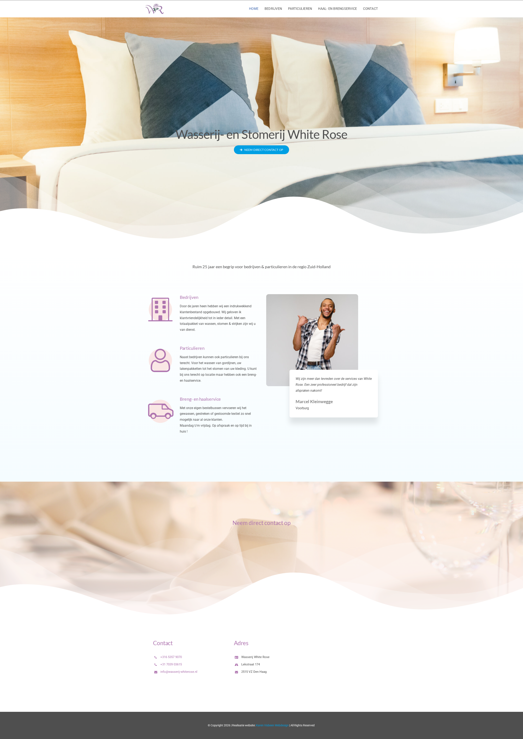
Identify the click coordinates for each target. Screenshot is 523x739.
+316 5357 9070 (171, 657)
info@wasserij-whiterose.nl (178, 672)
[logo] (154, 5)
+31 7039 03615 (171, 664)
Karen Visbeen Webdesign (272, 725)
